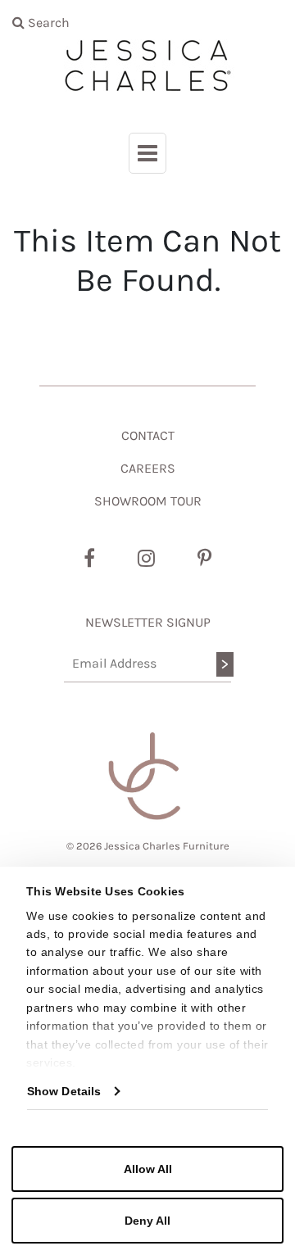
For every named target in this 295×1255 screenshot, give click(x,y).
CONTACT (148, 435)
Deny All (147, 1220)
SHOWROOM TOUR (148, 501)
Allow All (148, 1169)
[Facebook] (89, 558)
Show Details (64, 1091)
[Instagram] (146, 558)
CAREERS (147, 468)
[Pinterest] (204, 558)
